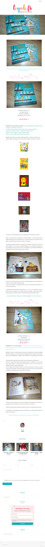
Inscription (22, 523)
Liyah (20, 28)
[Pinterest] (2, 48)
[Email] (2, 51)
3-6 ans (22, 21)
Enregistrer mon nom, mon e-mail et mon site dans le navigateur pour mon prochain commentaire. (22, 480)
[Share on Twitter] (2, 45)
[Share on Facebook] (2, 42)
